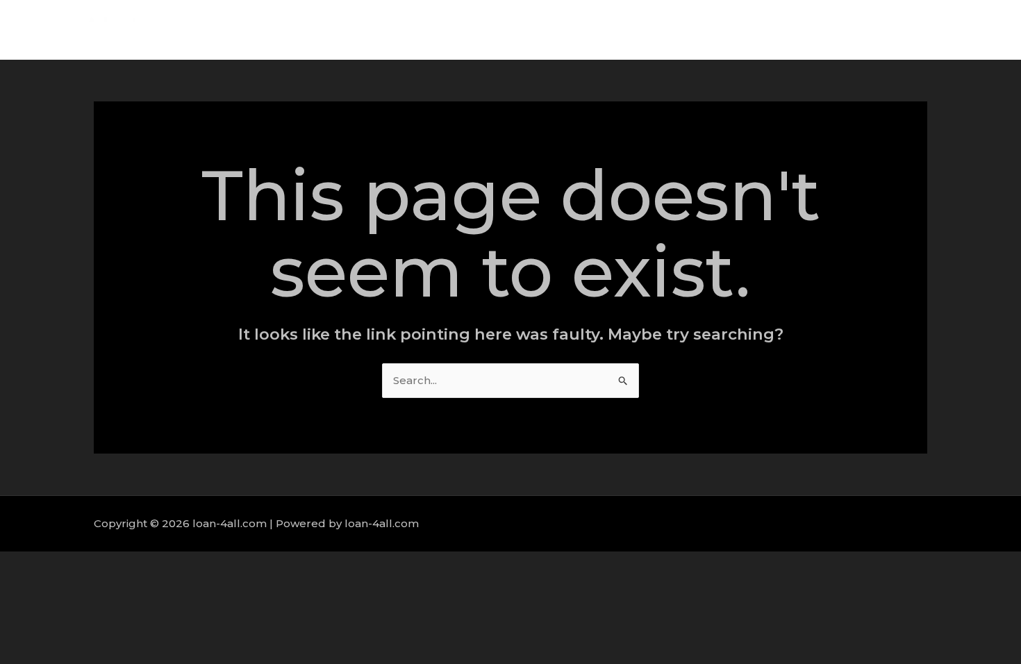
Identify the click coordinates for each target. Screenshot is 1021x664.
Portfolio (900, 29)
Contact (965, 29)
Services (833, 29)
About (773, 29)
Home (719, 29)
